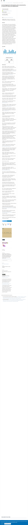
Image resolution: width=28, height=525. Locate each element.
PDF (3, 239)
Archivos (4, 2)
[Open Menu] (1, 0)
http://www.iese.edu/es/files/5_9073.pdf (7, 212)
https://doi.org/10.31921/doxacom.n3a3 (8, 17)
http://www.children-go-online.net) (6, 146)
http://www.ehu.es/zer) (5, 102)
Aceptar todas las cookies (8, 523)
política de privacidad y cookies (13, 522)
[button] (4, 221)
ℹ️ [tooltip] (12, 57)
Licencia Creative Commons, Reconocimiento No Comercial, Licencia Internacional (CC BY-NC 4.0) (6, 283)
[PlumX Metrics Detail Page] (3, 245)
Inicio (2, 2)
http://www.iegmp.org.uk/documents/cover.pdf (8, 207)
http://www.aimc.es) (10, 74)
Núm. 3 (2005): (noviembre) (9, 2)
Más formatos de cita (5, 260)
